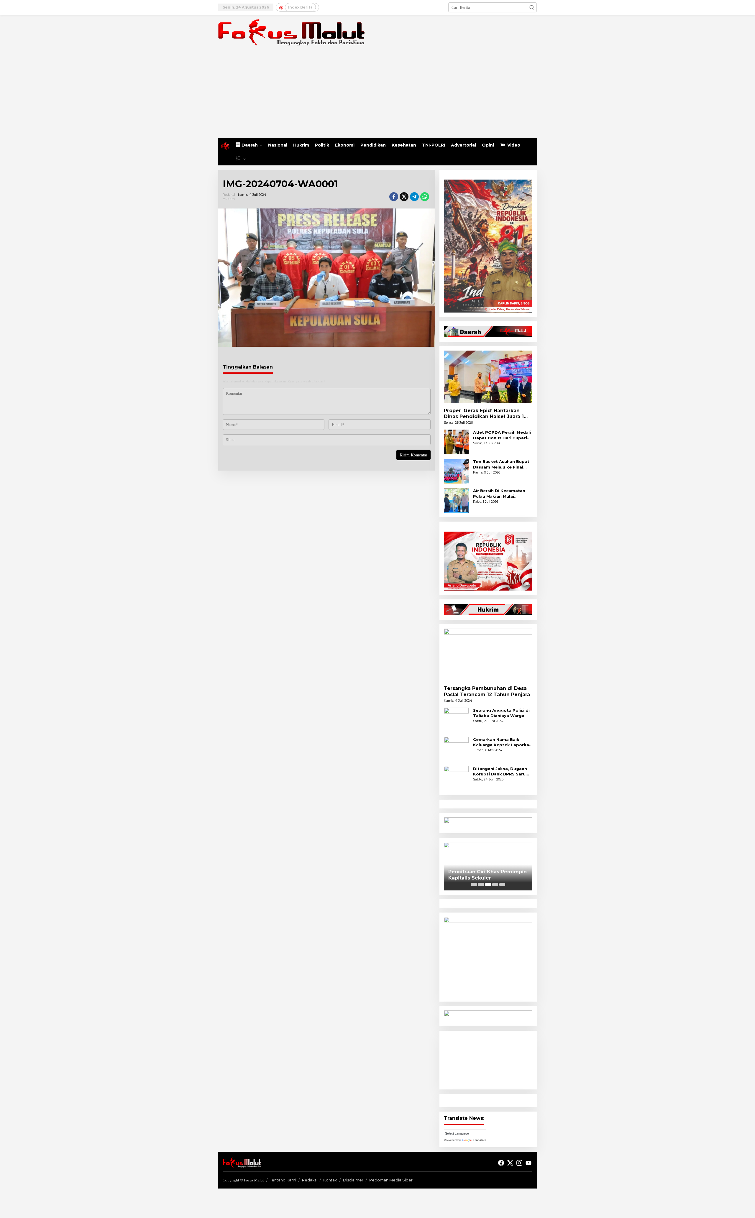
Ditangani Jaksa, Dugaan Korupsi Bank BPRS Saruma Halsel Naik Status (502, 771)
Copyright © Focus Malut (243, 1180)
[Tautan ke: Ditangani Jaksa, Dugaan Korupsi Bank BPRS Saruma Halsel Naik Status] (456, 777)
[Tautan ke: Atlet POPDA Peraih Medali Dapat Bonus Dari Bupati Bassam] (456, 441)
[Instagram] (519, 1163)
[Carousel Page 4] (495, 884)
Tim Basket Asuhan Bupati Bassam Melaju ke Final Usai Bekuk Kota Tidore (502, 464)
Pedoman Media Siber (391, 1180)
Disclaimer (353, 1180)
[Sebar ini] (393, 196)
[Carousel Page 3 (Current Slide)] (488, 884)
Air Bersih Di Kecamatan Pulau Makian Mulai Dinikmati (499, 493)
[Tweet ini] (404, 196)
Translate (479, 1140)
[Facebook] (501, 1163)
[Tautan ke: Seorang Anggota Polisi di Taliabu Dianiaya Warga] (456, 719)
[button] (532, 7)
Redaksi (309, 1180)
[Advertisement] (377, 94)
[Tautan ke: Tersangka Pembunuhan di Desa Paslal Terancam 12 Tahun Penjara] (488, 655)
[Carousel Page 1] (474, 884)
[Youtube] (528, 1163)
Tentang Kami (283, 1180)
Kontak (330, 1180)
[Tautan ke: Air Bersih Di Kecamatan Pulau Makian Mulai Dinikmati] (456, 500)
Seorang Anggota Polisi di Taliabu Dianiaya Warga (501, 713)
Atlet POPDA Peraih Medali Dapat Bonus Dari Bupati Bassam (502, 435)
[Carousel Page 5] (502, 884)
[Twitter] (510, 1163)
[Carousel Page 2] (481, 884)
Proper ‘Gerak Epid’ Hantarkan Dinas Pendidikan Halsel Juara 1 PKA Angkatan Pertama (484, 414)
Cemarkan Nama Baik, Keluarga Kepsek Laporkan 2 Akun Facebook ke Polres (502, 742)
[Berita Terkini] (291, 31)
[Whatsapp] (424, 196)
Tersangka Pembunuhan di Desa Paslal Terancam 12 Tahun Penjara (487, 691)
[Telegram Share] (414, 196)
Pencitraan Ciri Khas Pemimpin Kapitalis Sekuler (487, 875)
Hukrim (229, 199)
